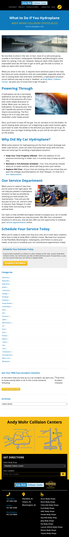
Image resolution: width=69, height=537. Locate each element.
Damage (4, 294)
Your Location (8, 471)
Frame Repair (6, 306)
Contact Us (45, 7)
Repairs (4, 339)
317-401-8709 (11, 508)
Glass (4, 310)
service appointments (16, 222)
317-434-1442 (11, 501)
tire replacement (13, 174)
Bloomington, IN (29, 505)
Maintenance (6, 323)
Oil (3, 326)
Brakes (4, 287)
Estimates (5, 300)
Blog (53, 7)
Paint (4, 329)
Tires (3, 348)
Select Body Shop (10, 462)
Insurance (5, 316)
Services (20, 7)
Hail (3, 313)
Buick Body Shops (48, 502)
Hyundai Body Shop (49, 517)
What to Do (6, 358)
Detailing (5, 297)
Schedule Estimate (32, 7)
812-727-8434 (11, 514)
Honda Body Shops (48, 514)
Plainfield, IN (27, 499)
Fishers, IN (26, 502)
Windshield (5, 361)
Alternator (5, 277)
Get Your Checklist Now (11, 389)
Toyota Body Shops (48, 533)
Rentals (4, 336)
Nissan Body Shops (48, 530)
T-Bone (4, 342)
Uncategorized (7, 355)
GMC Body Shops (48, 511)
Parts (4, 332)
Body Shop (5, 284)
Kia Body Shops (47, 524)
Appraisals (5, 281)
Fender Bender (7, 303)
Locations (12, 7)
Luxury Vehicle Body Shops (52, 527)
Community (6, 290)
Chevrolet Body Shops (50, 505)
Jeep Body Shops (47, 521)
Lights (4, 319)
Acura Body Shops (48, 499)
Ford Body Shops (47, 508)
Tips (3, 345)
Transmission (6, 352)
